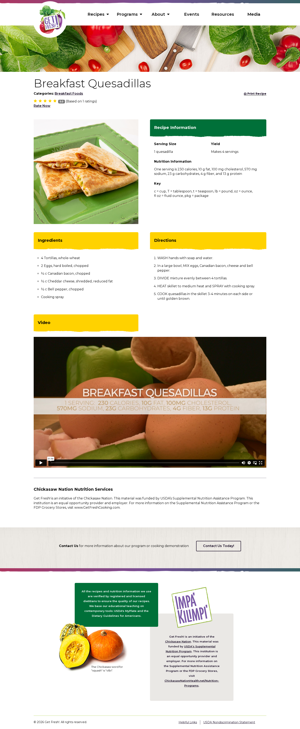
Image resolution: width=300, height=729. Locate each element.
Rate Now (42, 106)
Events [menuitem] (191, 14)
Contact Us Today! (218, 546)
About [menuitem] (158, 14)
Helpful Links (188, 722)
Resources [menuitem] (222, 14)
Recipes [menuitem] (96, 14)
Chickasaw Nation (178, 641)
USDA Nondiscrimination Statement (229, 722)
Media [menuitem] (253, 14)
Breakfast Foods (69, 93)
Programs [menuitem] (127, 14)
